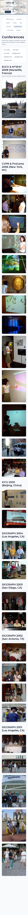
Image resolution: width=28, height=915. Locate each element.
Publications (6, 9)
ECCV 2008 (7, 50)
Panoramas (10, 30)
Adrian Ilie (10, 3)
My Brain (18, 30)
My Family (19, 19)
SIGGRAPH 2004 (16, 53)
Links (13, 11)
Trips (21, 23)
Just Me (8, 23)
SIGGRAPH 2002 (19, 57)
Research (12, 6)
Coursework (14, 9)
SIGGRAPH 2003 (8, 57)
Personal (7, 11)
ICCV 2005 (6, 53)
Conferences (17, 26)
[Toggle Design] (21, 7)
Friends (15, 23)
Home (6, 6)
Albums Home (10, 19)
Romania (9, 26)
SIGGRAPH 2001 (8, 60)
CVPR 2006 (15, 50)
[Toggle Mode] (24, 7)
